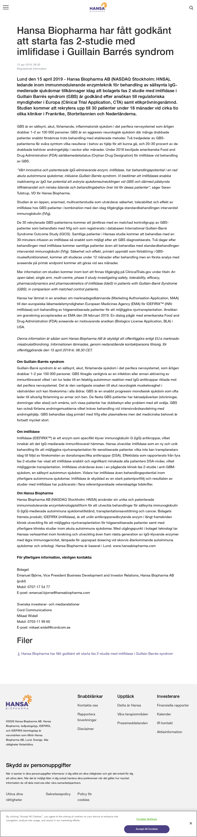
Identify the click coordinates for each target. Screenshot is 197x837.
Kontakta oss (88, 705)
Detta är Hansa (129, 705)
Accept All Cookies (147, 829)
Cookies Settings (146, 819)
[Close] (191, 823)
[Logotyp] (98, 7)
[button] (6, 7)
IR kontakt (165, 723)
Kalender (164, 714)
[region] (98, 824)
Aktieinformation (169, 732)
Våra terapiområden (132, 714)
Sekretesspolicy (58, 794)
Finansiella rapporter (173, 705)
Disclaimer (86, 729)
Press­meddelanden (132, 723)
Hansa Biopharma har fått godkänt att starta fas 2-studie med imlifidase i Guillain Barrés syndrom (97, 653)
